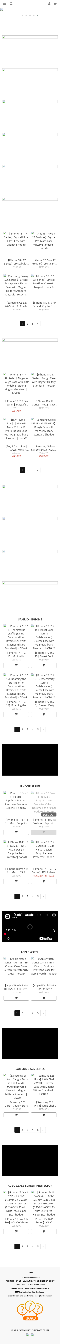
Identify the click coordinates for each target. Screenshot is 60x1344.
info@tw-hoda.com (43, 1295)
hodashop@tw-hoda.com (33, 1292)
